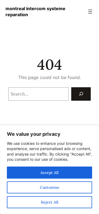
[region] (49, 169)
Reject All (49, 202)
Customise (49, 187)
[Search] (81, 94)
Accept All (49, 172)
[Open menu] (90, 11)
